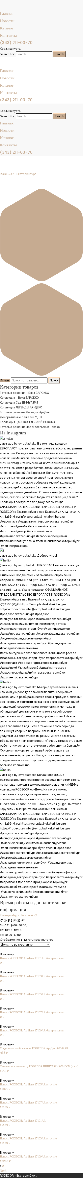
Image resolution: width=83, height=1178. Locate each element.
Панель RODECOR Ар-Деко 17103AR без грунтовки (32, 976)
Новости (7, 21)
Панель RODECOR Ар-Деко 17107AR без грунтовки (32, 1012)
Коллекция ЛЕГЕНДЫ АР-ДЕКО (21, 407)
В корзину (7, 954)
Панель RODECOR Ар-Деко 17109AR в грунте (28, 1156)
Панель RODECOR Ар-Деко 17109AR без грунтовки (32, 1030)
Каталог (6, 28)
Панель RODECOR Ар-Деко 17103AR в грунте (28, 1138)
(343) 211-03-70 (16, 42)
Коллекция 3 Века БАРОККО (19, 397)
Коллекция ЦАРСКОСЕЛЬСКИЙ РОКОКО (27, 422)
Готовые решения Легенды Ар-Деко (25, 412)
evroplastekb (27, 443)
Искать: (5, 380)
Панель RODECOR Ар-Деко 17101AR (23, 1120)
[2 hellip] (6, 438)
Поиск (54, 380)
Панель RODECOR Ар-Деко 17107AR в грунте (28, 1102)
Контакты (8, 35)
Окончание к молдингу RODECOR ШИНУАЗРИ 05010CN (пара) (39, 1066)
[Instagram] (41, 330)
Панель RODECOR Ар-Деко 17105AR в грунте (28, 1084)
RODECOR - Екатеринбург (18, 174)
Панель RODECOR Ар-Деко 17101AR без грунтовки (32, 958)
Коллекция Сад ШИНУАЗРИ (19, 402)
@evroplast (34, 516)
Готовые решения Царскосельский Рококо (30, 427)
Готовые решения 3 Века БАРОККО (24, 392)
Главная (6, 13)
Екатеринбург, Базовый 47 (18, 915)
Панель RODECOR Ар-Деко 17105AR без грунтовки (32, 994)
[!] (2, 550)
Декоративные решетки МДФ (21, 417)
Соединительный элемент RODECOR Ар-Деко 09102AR (34, 1048)
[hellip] (5, 560)
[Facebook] (41, 236)
